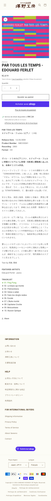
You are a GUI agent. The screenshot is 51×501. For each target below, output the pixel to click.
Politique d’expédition (13, 495)
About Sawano (11, 433)
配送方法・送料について (15, 384)
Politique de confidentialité (17, 492)
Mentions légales (30, 495)
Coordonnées (42, 495)
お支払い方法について (14, 378)
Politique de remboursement (29, 488)
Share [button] (6, 319)
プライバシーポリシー (14, 395)
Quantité (5, 83)
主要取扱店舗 (10, 363)
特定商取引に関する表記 (15, 390)
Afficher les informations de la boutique (21, 123)
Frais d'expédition (17, 79)
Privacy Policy (11, 422)
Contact (8, 439)
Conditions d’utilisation (37, 492)
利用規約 (8, 401)
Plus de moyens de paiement (25, 110)
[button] (5, 5)
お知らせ (8, 351)
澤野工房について (12, 357)
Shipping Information (14, 416)
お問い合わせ (10, 346)
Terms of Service (12, 428)
